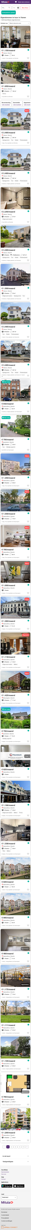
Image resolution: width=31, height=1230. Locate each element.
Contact (3, 1179)
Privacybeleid (5, 1218)
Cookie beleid (5, 1215)
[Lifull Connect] (9, 1228)
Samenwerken (5, 1172)
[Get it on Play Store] (7, 1186)
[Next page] (27, 1146)
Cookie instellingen (6, 1221)
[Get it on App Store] (18, 1186)
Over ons (3, 1174)
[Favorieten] (16, 2)
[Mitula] (5, 2)
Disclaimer (4, 1212)
